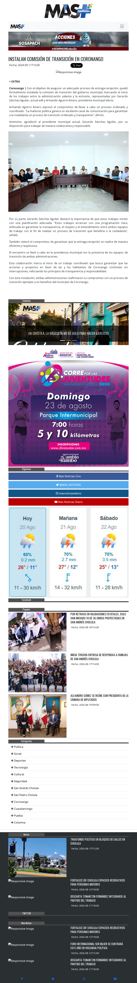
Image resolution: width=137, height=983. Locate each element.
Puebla (18, 815)
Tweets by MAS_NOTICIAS (24, 918)
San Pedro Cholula (25, 795)
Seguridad (20, 781)
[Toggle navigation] (122, 26)
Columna (19, 822)
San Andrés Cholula (26, 788)
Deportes (20, 760)
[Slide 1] (62, 340)
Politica (18, 747)
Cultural (19, 774)
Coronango (21, 802)
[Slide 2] (68, 340)
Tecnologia (21, 767)
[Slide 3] (74, 340)
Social (17, 754)
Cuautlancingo (23, 809)
